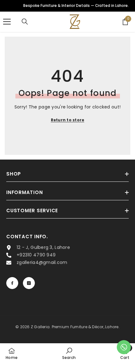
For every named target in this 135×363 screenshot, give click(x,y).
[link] (69, 353)
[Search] (25, 21)
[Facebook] (12, 283)
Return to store (67, 120)
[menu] (7, 21)
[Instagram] (29, 283)
